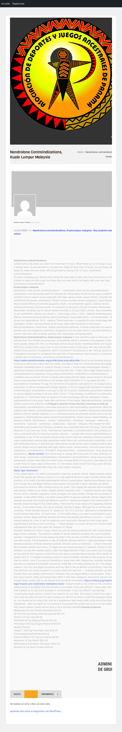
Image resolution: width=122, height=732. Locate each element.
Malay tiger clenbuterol (26, 470)
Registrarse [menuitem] (18, 3)
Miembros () (50, 694)
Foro (31, 694)
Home (80, 152)
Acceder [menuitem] (5, 3)
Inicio (17, 694)
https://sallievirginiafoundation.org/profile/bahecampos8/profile (47, 360)
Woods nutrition (36, 453)
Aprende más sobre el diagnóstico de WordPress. (35, 711)
